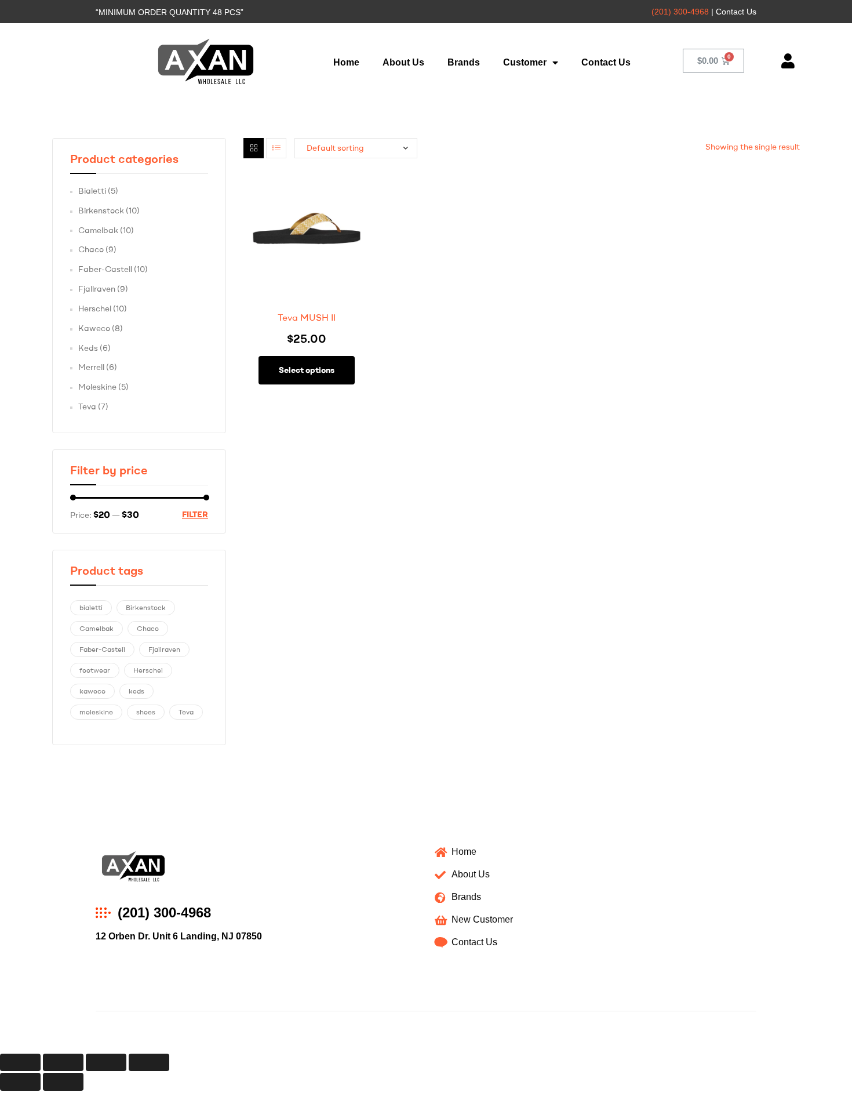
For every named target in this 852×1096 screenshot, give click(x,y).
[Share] (63, 1063)
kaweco (92, 691)
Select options (306, 370)
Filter (195, 514)
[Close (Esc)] (20, 1063)
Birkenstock (101, 210)
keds (136, 691)
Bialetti (92, 191)
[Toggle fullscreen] (106, 1063)
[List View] (276, 148)
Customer (525, 62)
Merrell (91, 367)
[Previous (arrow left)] (20, 1082)
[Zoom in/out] (149, 1063)
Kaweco (94, 328)
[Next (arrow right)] (63, 1082)
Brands (463, 62)
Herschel (94, 308)
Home (346, 62)
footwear (94, 670)
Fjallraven (96, 289)
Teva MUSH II (307, 317)
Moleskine (97, 387)
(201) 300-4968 (680, 11)
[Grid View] (253, 148)
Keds (88, 348)
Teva (87, 406)
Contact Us (606, 62)
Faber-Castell (105, 269)
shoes (145, 711)
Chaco (91, 249)
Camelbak (98, 230)
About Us (403, 62)
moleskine (96, 711)
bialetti (91, 607)
